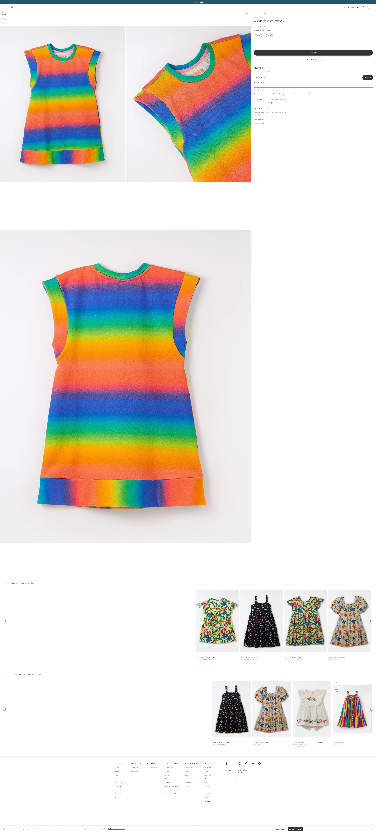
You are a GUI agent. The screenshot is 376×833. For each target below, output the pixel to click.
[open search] (345, 7)
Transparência (189, 782)
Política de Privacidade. (116, 829)
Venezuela (208, 793)
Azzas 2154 (118, 786)
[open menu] (8, 7)
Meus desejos (134, 771)
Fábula (116, 797)
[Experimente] (247, 13)
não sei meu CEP (260, 82)
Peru (206, 782)
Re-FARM (188, 786)
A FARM (117, 767)
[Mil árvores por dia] (241, 776)
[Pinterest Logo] (247, 763)
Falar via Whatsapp (152, 767)
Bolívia (207, 790)
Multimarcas (118, 790)
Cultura (187, 775)
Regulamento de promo (172, 786)
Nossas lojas (118, 775)
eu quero (313, 53)
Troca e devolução (170, 771)
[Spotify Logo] (260, 763)
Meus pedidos (134, 767)
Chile (206, 771)
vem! (201, 2)
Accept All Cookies (295, 829)
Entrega (167, 775)
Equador (207, 801)
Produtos (167, 782)
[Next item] (372, 621)
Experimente (257, 45)
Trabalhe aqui (118, 779)
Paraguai (207, 779)
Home (255, 13)
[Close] (373, 829)
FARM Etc (117, 771)
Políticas (167, 790)
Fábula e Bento (264, 13)
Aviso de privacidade (170, 793)
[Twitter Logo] (234, 763)
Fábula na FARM (119, 782)
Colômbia (208, 775)
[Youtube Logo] (254, 763)
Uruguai (207, 786)
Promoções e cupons (171, 779)
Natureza (187, 779)
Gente (186, 771)
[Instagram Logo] (241, 763)
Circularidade (189, 767)
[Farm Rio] (18, 7)
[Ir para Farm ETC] (365, 7)
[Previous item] (4, 621)
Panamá (207, 797)
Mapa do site (188, 818)
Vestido (272, 13)
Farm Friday (118, 793)
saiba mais (257, 114)
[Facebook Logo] (227, 763)
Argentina (208, 767)
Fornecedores (188, 790)
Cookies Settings (280, 829)
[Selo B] (230, 776)
